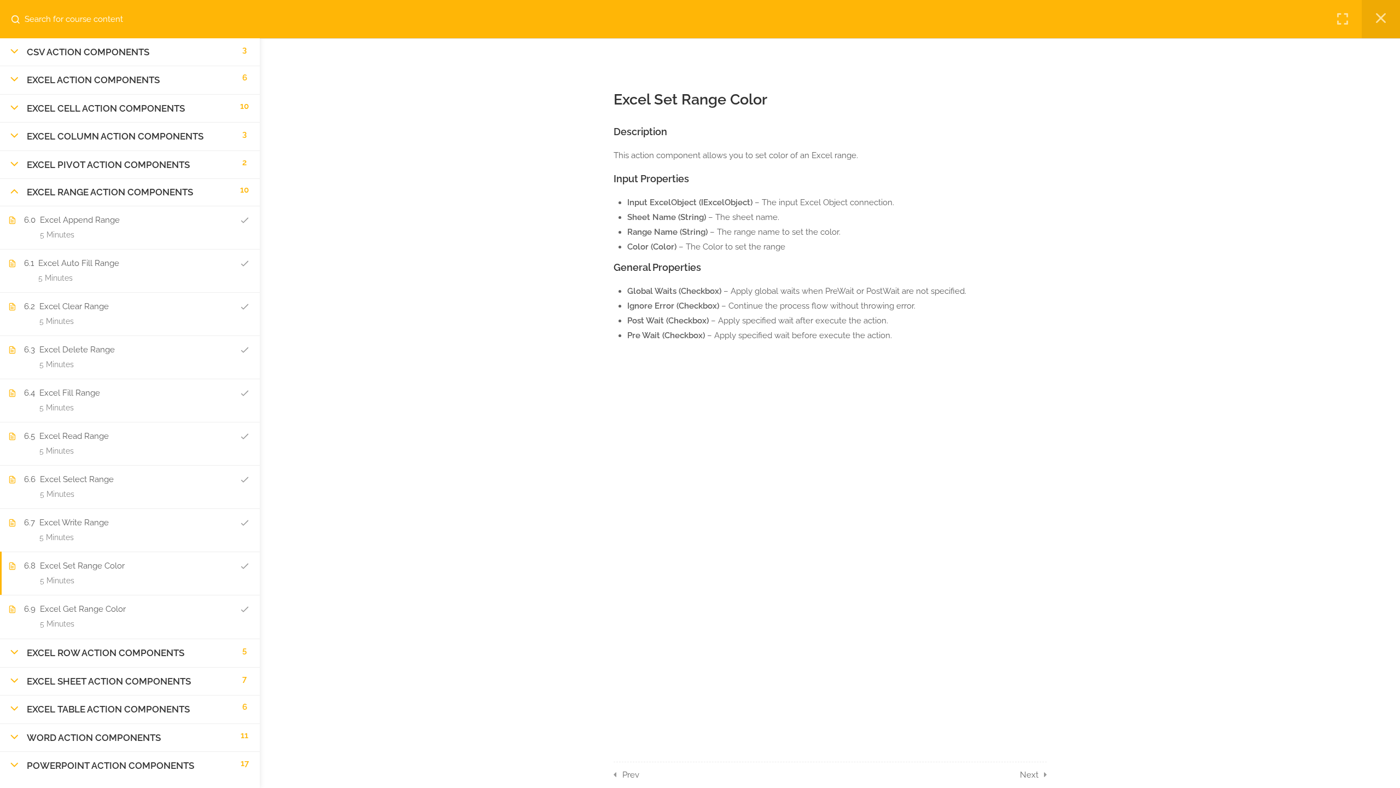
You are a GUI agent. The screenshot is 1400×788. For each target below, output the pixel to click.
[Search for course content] (20, 19)
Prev (630, 775)
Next (1029, 775)
